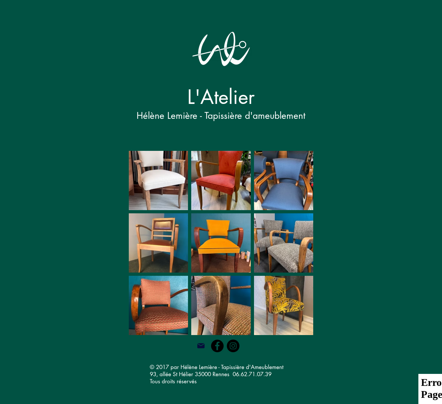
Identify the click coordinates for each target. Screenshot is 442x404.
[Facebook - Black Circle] (217, 346)
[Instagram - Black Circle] (233, 346)
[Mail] (201, 345)
